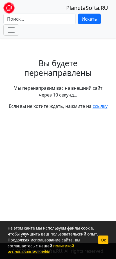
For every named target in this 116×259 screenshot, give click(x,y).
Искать (89, 19)
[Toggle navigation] (11, 30)
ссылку (100, 106)
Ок (103, 240)
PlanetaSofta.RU (87, 8)
